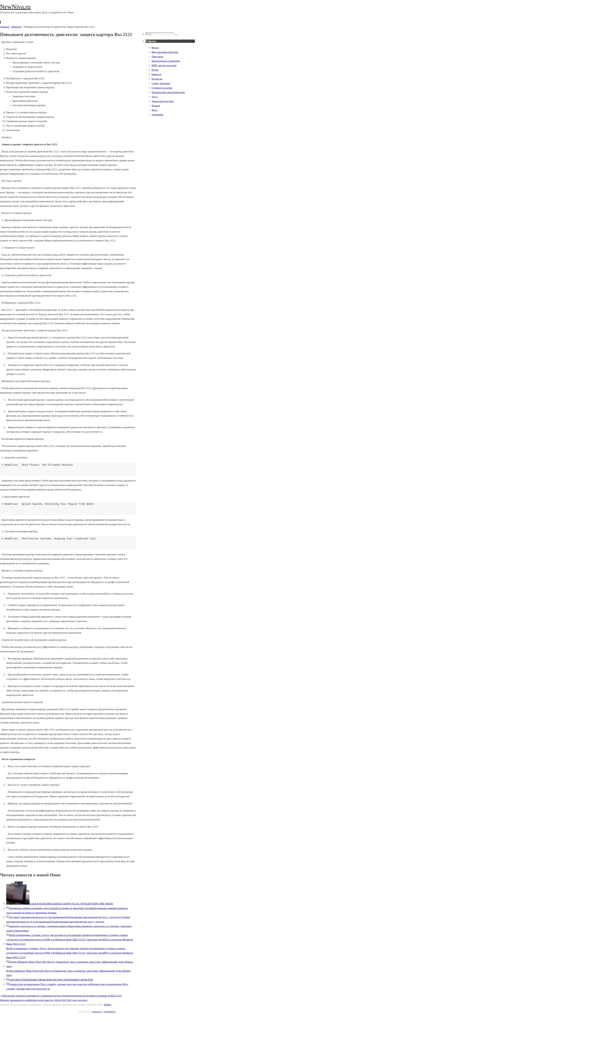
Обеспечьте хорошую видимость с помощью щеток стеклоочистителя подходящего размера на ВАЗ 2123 (61, 995)
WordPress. (110, 1012)
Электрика (157, 114)
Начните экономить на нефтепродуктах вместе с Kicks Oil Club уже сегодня (44, 1000)
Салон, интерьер (161, 83)
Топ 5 (155, 96)
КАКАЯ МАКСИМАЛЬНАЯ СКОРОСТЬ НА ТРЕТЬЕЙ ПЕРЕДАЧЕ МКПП (71, 903)
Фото (154, 110)
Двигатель (157, 56)
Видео (155, 47)
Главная (4, 26)
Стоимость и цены (162, 87)
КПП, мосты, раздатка (164, 65)
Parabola (97, 1012)
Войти (107, 1004)
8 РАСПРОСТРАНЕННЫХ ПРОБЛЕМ (72, 979)
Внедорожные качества (165, 52)
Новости (16, 26)
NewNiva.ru (15, 6)
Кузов (155, 69)
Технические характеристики (168, 92)
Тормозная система (163, 101)
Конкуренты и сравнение (166, 60)
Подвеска (157, 78)
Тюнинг (156, 105)
